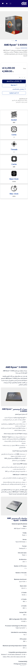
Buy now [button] (13, 85)
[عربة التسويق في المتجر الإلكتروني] (6, 3)
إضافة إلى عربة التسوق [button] (13, 81)
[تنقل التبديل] (10, 3)
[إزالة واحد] (24, 77)
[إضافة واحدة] (20, 77)
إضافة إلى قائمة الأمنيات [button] (18, 89)
